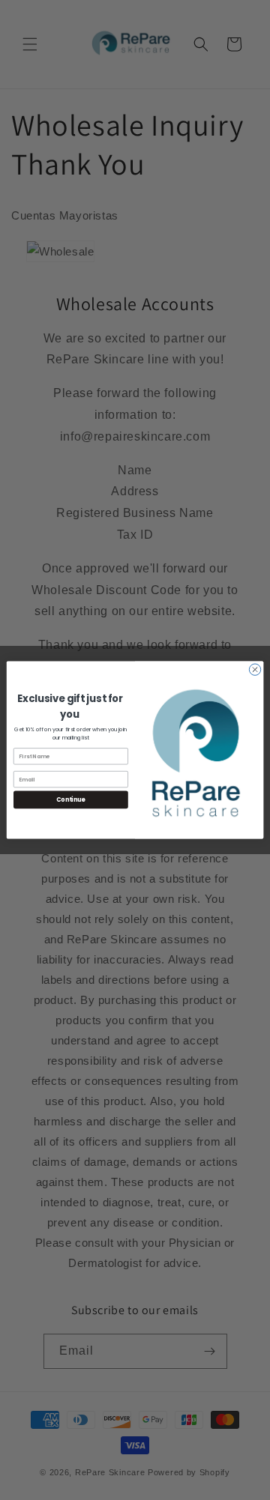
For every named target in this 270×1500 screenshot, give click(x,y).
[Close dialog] (254, 669)
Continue (70, 800)
